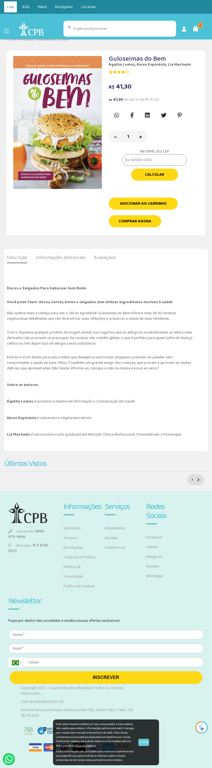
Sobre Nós (72, 528)
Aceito (144, 742)
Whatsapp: (28, 548)
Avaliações (105, 258)
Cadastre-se (115, 548)
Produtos (26, 39)
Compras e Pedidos (79, 557)
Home (11, 39)
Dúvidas (111, 538)
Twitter (152, 547)
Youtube (152, 566)
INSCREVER (106, 677)
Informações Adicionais (60, 258)
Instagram (154, 557)
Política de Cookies (79, 586)
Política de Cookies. (84, 745)
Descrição (17, 258)
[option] (57, 122)
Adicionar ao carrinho (143, 204)
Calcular (154, 175)
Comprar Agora (135, 221)
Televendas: (26, 534)
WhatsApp (154, 576)
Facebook (154, 537)
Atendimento (115, 528)
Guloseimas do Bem (53, 39)
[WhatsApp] (9, 759)
